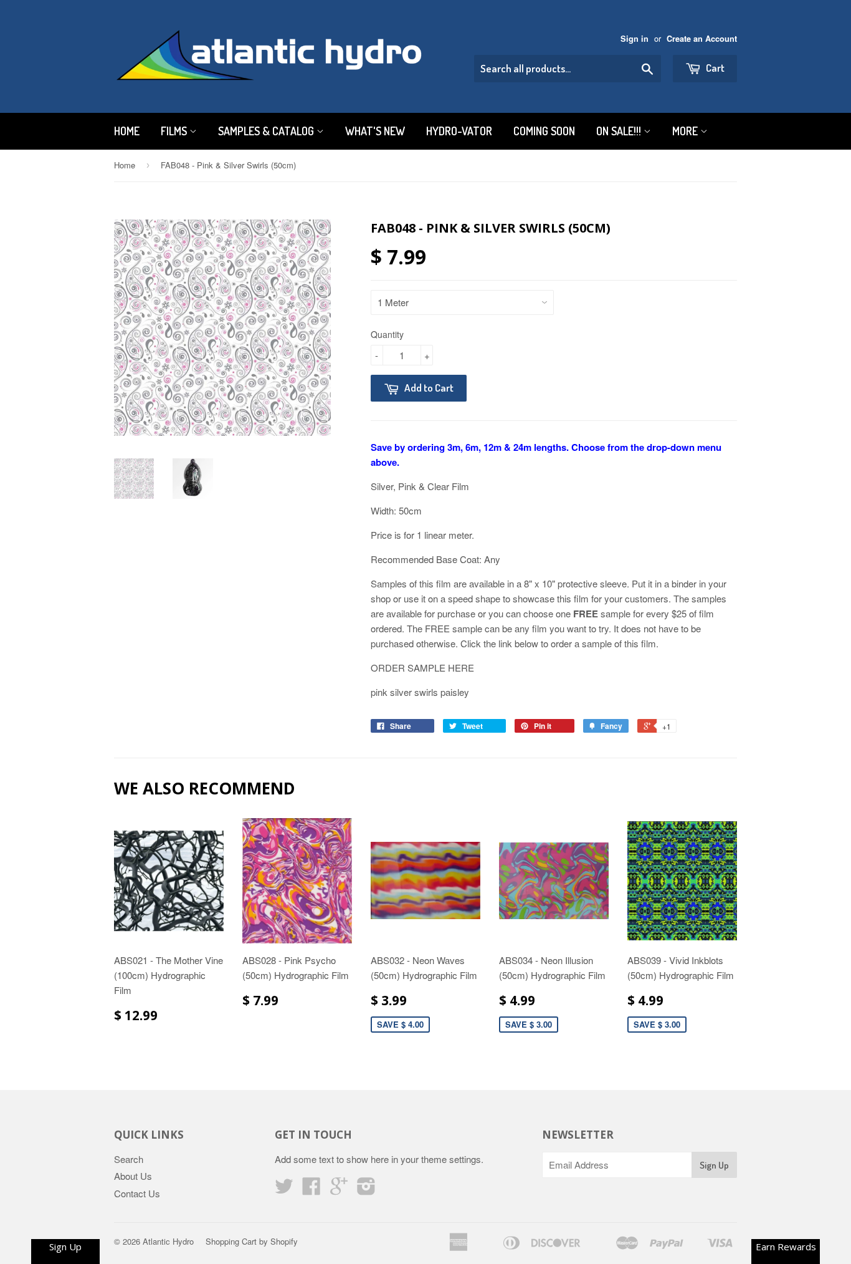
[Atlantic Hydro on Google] (339, 1189)
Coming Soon (544, 131)
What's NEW (375, 131)
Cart (714, 67)
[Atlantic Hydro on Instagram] (366, 1189)
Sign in (634, 38)
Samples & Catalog (267, 131)
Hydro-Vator (459, 131)
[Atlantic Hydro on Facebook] (311, 1189)
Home (127, 131)
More (686, 131)
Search (128, 1158)
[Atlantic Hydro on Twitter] (284, 1189)
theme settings (451, 1158)
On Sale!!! (620, 131)
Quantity (387, 334)
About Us (133, 1175)
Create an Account (702, 38)
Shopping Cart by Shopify (252, 1241)
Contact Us (137, 1193)
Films (175, 131)
